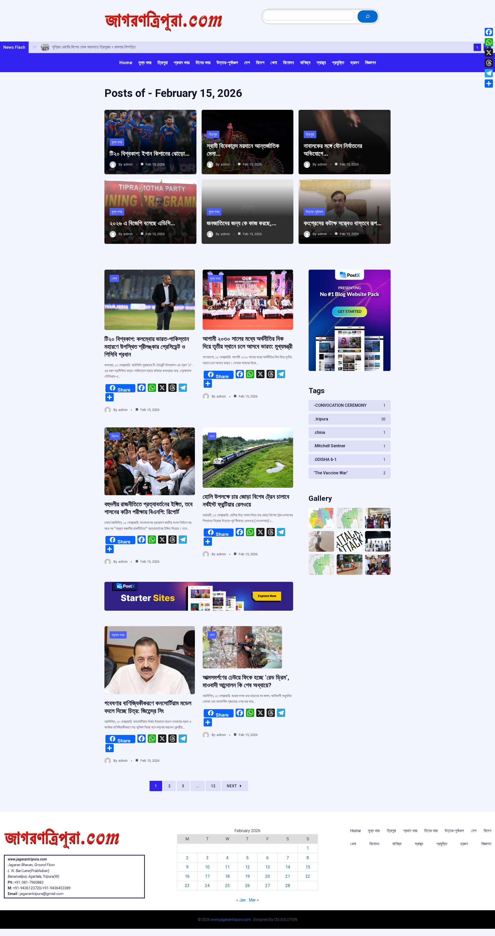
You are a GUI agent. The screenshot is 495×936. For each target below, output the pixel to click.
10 (207, 867)
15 (308, 867)
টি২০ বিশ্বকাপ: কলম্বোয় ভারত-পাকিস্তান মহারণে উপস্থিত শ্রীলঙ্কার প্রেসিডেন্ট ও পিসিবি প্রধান (146, 346)
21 (287, 876)
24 (207, 885)
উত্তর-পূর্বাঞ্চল (314, 212)
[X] (489, 52)
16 (187, 876)
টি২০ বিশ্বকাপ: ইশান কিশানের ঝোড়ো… (149, 153)
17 (207, 876)
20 (267, 876)
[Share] (489, 83)
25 (227, 885)
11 (227, 867)
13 (267, 867)
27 (267, 885)
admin (128, 164)
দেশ (212, 436)
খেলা (114, 278)
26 (247, 885)
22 (308, 876)
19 (247, 876)
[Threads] (489, 63)
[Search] (368, 16)
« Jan (241, 900)
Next (232, 786)
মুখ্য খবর (117, 142)
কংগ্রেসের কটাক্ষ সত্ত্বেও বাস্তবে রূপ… (343, 223)
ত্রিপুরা (213, 134)
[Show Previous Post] (477, 47)
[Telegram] (489, 73)
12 (213, 786)
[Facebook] (489, 32)
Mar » (254, 900)
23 (187, 885)
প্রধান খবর (118, 635)
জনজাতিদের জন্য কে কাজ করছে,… (241, 223)
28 (287, 885)
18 (227, 876)
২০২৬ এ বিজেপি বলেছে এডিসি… (142, 223)
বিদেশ (115, 436)
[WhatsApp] (489, 42)
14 (287, 867)
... (198, 786)
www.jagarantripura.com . (231, 919)
